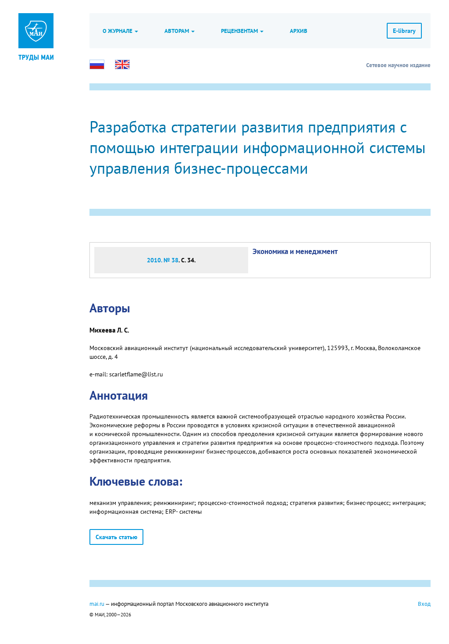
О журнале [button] (118, 30)
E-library (404, 31)
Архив (298, 30)
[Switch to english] (122, 64)
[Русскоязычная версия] (96, 64)
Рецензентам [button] (240, 30)
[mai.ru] (35, 30)
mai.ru (96, 603)
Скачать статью (116, 537)
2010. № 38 (162, 260)
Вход (424, 603)
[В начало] (35, 57)
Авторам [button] (177, 30)
